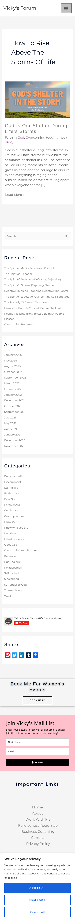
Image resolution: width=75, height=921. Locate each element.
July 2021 (10, 417)
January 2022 (13, 394)
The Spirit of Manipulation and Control (29, 268)
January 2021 (12, 434)
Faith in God (14, 137)
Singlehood (11, 579)
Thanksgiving (13, 590)
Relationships (13, 567)
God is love (11, 510)
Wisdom (9, 596)
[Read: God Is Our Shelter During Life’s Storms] (37, 99)
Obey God (10, 544)
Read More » (14, 194)
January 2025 (13, 354)
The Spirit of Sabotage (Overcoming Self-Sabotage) (37, 296)
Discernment (12, 482)
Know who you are (16, 527)
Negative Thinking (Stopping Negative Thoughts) (36, 291)
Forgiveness (12, 505)
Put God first (12, 562)
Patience (10, 556)
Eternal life (11, 487)
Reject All (37, 912)
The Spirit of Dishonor (18, 274)
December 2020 (14, 440)
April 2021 (10, 429)
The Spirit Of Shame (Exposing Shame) (29, 285)
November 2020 (14, 446)
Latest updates (14, 539)
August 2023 (12, 366)
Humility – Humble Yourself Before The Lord (32, 308)
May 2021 (10, 423)
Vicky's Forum (19, 8)
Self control (11, 573)
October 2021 (12, 406)
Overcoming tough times (45, 137)
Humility (9, 522)
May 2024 (10, 360)
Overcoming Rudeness (19, 324)
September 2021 (14, 411)
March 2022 (12, 383)
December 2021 (14, 400)
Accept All (37, 887)
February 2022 (13, 389)
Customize (37, 900)
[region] (37, 887)
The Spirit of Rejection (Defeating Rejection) (32, 279)
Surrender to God (15, 584)
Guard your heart (15, 516)
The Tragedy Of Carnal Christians (25, 302)
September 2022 (15, 377)
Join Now (37, 762)
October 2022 (13, 371)
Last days (10, 533)
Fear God (10, 499)
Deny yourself (13, 476)
